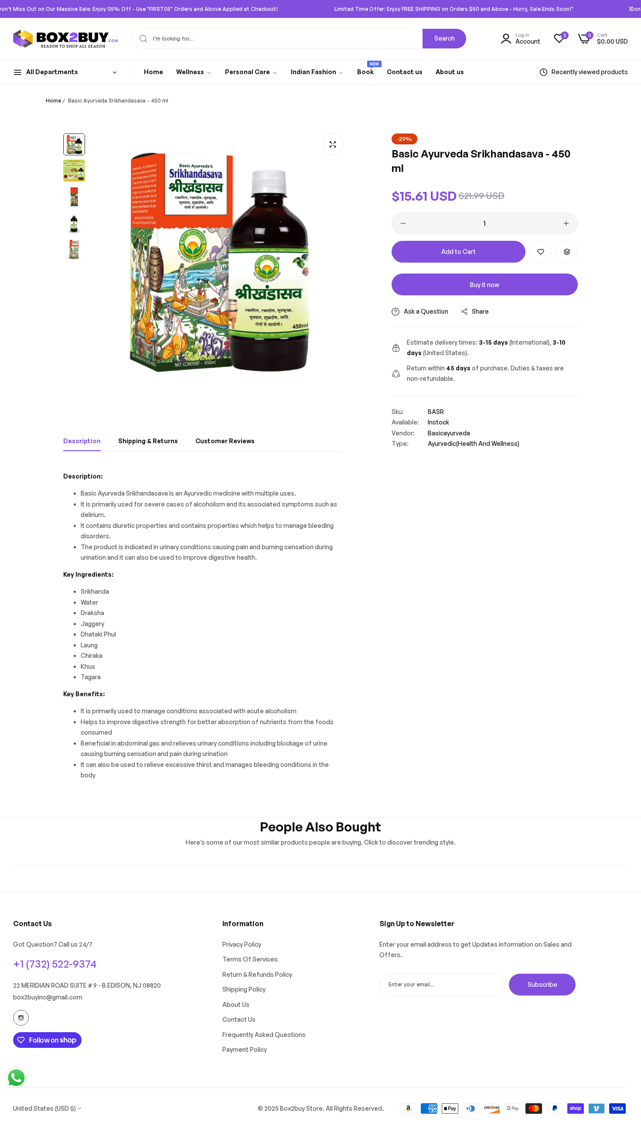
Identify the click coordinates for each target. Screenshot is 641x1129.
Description (82, 441)
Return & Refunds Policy (257, 974)
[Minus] (403, 223)
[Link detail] (21, 1018)
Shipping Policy (244, 989)
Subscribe (542, 984)
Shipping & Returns (148, 441)
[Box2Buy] (65, 38)
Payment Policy (244, 1049)
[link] (194, 72)
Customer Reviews (225, 441)
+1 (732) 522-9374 (54, 963)
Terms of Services (250, 959)
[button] (541, 252)
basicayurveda (449, 433)
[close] (630, 9)
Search (444, 38)
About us (235, 1004)
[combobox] (298, 38)
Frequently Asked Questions (264, 1034)
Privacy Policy (241, 944)
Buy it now (484, 284)
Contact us (239, 1019)
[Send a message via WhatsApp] (16, 1078)
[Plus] (566, 223)
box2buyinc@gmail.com (47, 997)
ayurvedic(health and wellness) (473, 443)
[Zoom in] (333, 144)
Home (53, 100)
